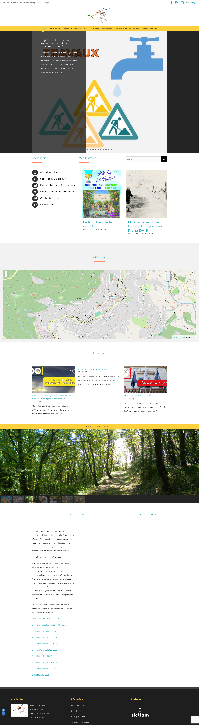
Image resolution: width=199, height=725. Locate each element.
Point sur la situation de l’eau (137, 396)
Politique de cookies (79, 717)
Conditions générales (80, 722)
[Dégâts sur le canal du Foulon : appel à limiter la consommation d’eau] (99, 92)
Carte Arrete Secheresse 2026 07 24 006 (49, 625)
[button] (195, 433)
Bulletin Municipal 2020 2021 (44, 662)
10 (111, 149)
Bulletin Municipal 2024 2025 (44, 637)
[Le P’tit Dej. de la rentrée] (101, 194)
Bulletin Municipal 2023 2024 (44, 644)
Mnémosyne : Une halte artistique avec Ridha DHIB (145, 226)
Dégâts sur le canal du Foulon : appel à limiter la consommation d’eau (57, 43)
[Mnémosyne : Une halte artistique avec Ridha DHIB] (146, 194)
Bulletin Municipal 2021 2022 (44, 656)
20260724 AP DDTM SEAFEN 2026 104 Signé (51, 619)
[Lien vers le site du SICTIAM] (140, 705)
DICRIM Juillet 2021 (40, 675)
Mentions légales (78, 705)
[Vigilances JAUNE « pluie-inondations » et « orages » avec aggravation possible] (53, 379)
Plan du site (76, 711)
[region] (99, 466)
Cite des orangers (43, 3)
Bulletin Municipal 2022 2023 (44, 650)
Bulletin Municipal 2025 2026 (44, 631)
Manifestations (88, 158)
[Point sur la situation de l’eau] (145, 379)
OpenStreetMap (179, 337)
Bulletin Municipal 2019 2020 (44, 669)
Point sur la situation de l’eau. (92, 369)
